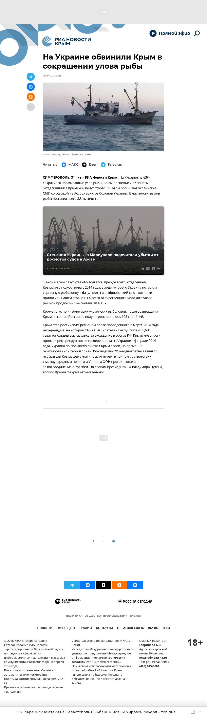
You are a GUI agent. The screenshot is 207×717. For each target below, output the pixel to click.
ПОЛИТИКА (74, 616)
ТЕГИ (166, 628)
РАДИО (86, 628)
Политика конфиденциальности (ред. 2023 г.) (34, 681)
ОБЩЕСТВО (92, 616)
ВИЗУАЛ (135, 616)
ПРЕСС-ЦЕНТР (67, 628)
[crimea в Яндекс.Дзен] (103, 585)
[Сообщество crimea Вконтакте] (87, 585)
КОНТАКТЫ (104, 628)
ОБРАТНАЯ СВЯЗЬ (130, 628)
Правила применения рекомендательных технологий (33, 689)
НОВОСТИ (45, 628)
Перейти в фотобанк (81, 154)
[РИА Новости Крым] (66, 41)
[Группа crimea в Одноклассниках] (119, 585)
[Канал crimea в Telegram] (72, 585)
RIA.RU (153, 628)
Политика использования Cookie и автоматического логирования (28, 672)
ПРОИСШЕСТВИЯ (115, 616)
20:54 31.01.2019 (52, 75)
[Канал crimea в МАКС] (135, 585)
